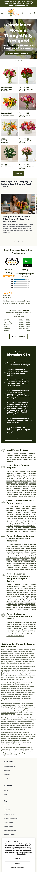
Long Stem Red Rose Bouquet (26, 90)
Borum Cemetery (21, 531)
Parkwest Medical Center (24, 488)
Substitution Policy (10, 830)
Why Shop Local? (9, 814)
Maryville (23, 457)
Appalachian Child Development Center (20, 556)
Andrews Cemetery (13, 512)
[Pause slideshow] (35, 61)
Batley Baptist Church (14, 605)
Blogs (5, 794)
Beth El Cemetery (13, 527)
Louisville (16, 457)
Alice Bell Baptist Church (20, 590)
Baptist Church (11, 604)
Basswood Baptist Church (26, 604)
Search (6, 790)
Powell (25, 459)
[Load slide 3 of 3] (21, 61)
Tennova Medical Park (14, 494)
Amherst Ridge (11, 622)
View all (18, 173)
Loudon (9, 457)
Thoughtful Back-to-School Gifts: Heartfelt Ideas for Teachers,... (16, 217)
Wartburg (9, 461)
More (18, 438)
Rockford (32, 459)
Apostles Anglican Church (26, 598)
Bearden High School (14, 561)
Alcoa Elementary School (26, 546)
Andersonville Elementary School (23, 554)
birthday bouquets (18, 711)
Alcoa (8, 453)
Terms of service (9, 834)
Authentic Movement (27, 602)
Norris (30, 457)
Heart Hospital (23, 483)
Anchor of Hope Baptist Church (24, 594)
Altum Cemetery (22, 508)
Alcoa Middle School (28, 548)
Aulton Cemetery (23, 514)
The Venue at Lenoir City (21, 634)
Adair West (25, 506)
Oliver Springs (17, 459)
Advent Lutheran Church (16, 584)
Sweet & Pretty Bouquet (6, 90)
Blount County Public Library (24, 569)
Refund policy (8, 826)
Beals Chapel (18, 607)
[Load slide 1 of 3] (16, 61)
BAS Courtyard (25, 558)
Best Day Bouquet (8, 115)
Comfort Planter (7, 167)
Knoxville (16, 455)
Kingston (9, 455)
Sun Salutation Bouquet (6, 141)
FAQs (5, 806)
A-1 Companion (12, 506)
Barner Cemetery (12, 518)
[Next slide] (24, 61)
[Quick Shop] (22, 12)
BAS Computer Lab (12, 558)
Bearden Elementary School (24, 559)
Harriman (32, 453)
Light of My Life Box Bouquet (26, 141)
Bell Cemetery (20, 524)
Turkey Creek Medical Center (22, 496)
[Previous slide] (13, 61)
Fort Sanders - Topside (24, 479)
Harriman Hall (20, 628)
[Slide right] (22, 242)
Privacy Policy (21, 854)
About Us (7, 779)
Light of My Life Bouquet (24, 115)
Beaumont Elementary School (22, 563)
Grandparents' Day (10, 766)
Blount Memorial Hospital (15, 471)
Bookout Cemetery (20, 529)
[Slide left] (15, 242)
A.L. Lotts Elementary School (16, 544)
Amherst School (22, 552)
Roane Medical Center (27, 492)
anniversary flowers (8, 713)
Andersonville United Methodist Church (20, 596)
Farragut (23, 453)
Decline (17, 863)
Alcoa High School (13, 548)
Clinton (15, 453)
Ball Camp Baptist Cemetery (24, 516)
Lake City (24, 455)
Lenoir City (31, 455)
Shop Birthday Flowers (18, 48)
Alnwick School (11, 550)
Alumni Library (24, 550)
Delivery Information (11, 818)
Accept (17, 858)
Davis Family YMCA (18, 626)
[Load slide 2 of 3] (18, 61)
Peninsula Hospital (12, 490)
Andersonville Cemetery (25, 510)
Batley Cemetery (25, 518)
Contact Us (7, 810)
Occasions (7, 770)
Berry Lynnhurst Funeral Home (24, 526)
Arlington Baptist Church (15, 600)
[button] (27, 13)
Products (7, 775)
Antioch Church (11, 598)
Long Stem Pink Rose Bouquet (26, 167)
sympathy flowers (10, 705)
